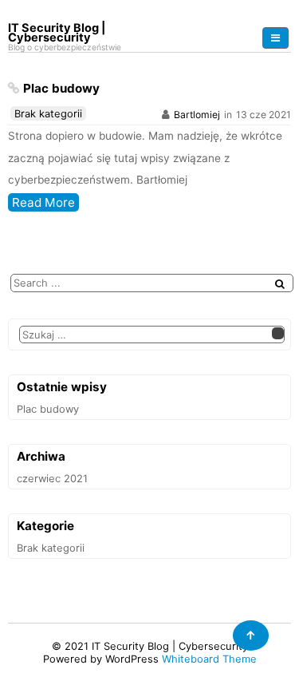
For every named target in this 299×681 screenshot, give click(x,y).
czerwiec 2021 (52, 478)
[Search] (280, 284)
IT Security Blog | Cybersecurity (170, 645)
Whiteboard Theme (209, 658)
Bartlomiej (197, 115)
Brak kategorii (48, 113)
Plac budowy (61, 88)
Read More (43, 202)
